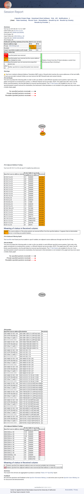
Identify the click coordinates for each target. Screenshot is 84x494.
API (56, 18)
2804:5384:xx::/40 (19, 36)
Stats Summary (21, 20)
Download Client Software (41, 18)
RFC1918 (12, 46)
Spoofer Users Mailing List (71, 477)
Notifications (63, 18)
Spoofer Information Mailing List (38, 477)
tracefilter (9, 239)
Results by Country (66, 20)
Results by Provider (41, 22)
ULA (17, 46)
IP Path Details (53, 83)
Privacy (76, 490)
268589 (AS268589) (18, 32)
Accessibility (69, 490)
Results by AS (54, 20)
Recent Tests (32, 20)
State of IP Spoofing (47, 472)
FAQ (52, 18)
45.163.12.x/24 (18, 30)
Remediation (43, 20)
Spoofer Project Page (22, 18)
